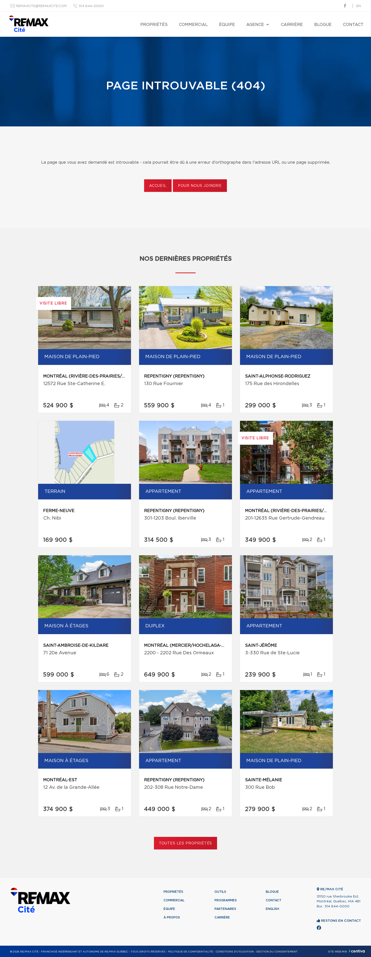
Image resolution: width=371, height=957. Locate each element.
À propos (172, 917)
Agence (255, 25)
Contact (353, 25)
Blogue (323, 25)
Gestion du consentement (277, 951)
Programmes (226, 900)
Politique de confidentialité (190, 951)
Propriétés (154, 25)
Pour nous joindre (200, 186)
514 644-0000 (91, 6)
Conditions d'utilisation (235, 951)
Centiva (357, 951)
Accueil (158, 186)
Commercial (193, 25)
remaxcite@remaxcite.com (41, 6)
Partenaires (225, 908)
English (272, 908)
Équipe (227, 25)
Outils (220, 891)
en (358, 6)
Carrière (292, 25)
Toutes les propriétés (185, 843)
